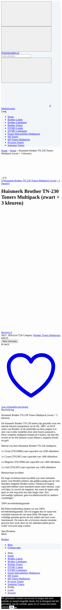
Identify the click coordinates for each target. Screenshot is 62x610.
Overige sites (14, 547)
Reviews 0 (6, 332)
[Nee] (15, 607)
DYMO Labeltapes (17, 570)
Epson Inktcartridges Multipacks (24, 573)
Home (4, 150)
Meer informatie (10, 341)
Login (11, 590)
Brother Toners (15, 564)
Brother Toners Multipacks (47, 335)
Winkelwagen (8, 108)
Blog (10, 544)
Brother (5, 539)
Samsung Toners (16, 584)
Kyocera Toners (16, 581)
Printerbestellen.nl (10, 53)
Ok (11, 607)
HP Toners (13, 575)
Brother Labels (15, 558)
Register (12, 593)
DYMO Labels (15, 567)
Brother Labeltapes (17, 561)
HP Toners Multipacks (19, 578)
